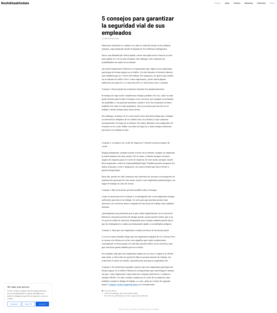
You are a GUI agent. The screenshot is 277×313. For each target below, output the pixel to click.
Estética (237, 3)
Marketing (249, 3)
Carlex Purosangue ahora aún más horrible (121, 293)
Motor (272, 3)
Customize (14, 304)
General (217, 3)
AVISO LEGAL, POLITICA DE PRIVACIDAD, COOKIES (138, 309)
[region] (28, 296)
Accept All (42, 304)
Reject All (28, 304)
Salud (227, 3)
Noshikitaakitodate (15, 3)
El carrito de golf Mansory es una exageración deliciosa (126, 296)
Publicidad (261, 3)
